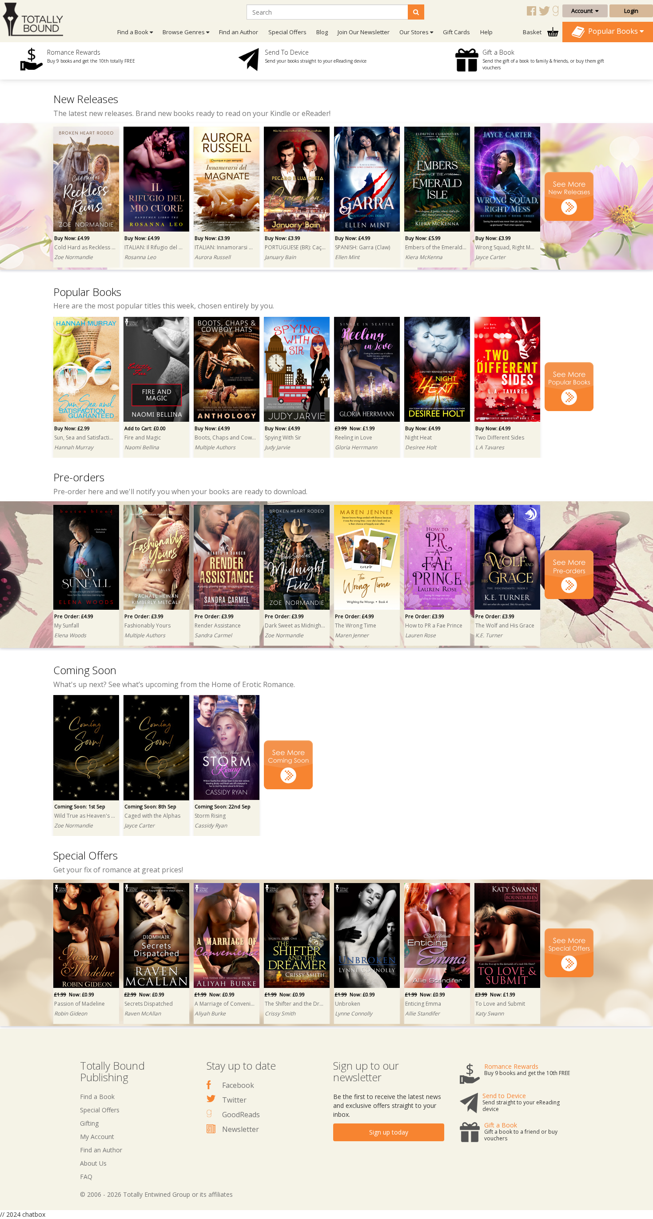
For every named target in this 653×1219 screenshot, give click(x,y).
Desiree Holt (420, 447)
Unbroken (347, 1003)
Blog (322, 32)
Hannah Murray (73, 447)
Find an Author (238, 32)
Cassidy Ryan (211, 825)
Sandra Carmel (213, 635)
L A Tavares (489, 447)
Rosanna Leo (140, 257)
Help (486, 32)
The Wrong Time (355, 625)
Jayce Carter (490, 257)
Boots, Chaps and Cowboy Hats (225, 437)
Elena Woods (70, 635)
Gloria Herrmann (356, 447)
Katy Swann (489, 1013)
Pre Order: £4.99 (73, 616)
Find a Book (97, 1096)
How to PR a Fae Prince (433, 625)
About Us (93, 1163)
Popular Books (612, 31)
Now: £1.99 (355, 428)
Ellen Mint (347, 257)
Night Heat (418, 437)
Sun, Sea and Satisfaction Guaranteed (84, 437)
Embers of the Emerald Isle (435, 247)
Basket (533, 32)
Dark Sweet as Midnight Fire (295, 625)
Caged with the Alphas (152, 815)
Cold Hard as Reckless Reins (84, 247)
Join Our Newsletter (364, 32)
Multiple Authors (215, 447)
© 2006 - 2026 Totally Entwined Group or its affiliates (156, 1194)
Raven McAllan (142, 1013)
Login (631, 11)
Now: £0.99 (74, 994)
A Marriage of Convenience (225, 1003)
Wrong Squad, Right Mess (506, 247)
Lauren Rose (420, 635)
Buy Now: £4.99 (72, 238)
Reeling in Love (353, 437)
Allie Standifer (422, 1013)
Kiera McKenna (423, 257)
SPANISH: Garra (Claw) (362, 247)
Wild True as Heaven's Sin (84, 815)
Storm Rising (210, 815)
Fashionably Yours (147, 625)
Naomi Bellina (141, 447)
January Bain (280, 257)
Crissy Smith (280, 1013)
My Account (97, 1136)
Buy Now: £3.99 (212, 238)
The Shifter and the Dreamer (295, 1003)
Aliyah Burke (210, 1013)
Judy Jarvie (277, 447)
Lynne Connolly (353, 1013)
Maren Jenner (352, 635)
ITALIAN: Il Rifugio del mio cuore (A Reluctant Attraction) (155, 247)
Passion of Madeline (79, 1003)
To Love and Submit (500, 1003)
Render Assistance (218, 625)
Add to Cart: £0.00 (145, 428)
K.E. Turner (488, 635)
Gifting (89, 1123)
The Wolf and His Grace (504, 625)
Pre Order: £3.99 (143, 616)
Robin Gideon (70, 1013)
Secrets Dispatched (148, 1003)
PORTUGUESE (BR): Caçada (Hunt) (295, 247)
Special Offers (287, 32)
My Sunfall (66, 625)
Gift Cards (456, 32)
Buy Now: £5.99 (423, 238)
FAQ (86, 1176)
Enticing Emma (423, 1003)
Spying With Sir (283, 437)
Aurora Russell (213, 257)
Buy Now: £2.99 (72, 428)
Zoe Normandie (73, 257)
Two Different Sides (499, 437)
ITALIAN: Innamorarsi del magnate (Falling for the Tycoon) (225, 247)
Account (583, 11)
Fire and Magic (142, 437)
